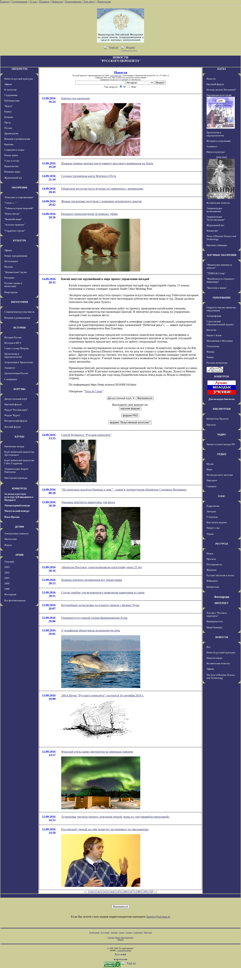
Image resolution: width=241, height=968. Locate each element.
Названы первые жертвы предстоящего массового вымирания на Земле (107, 163)
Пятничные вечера (14, 446)
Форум (8, 545)
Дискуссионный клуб (15, 398)
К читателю (10, 89)
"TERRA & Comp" (216, 273)
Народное (212, 480)
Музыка (8, 266)
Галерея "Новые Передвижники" (120, 938)
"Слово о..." (10, 202)
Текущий (9, 561)
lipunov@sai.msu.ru (158, 916)
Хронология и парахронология (13, 355)
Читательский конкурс (17, 510)
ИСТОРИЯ (19, 327)
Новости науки (214, 658)
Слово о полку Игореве (16, 348)
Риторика (9, 277)
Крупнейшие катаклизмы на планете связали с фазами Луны (100, 605)
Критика (8, 144)
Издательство (11, 166)
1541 (91, 891)
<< (85, 891)
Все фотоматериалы (15, 600)
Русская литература (217, 362)
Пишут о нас (213, 527)
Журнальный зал (13, 177)
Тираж (210, 533)
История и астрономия (219, 141)
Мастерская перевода (15, 477)
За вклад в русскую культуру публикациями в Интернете (18, 496)
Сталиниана (10, 379)
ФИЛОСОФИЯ (19, 302)
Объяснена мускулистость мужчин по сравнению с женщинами (102, 188)
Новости (57, 1)
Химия (210, 357)
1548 (137, 891)
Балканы (8, 117)
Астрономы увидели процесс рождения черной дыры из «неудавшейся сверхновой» (115, 816)
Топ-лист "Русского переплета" (217, 614)
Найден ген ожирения (75, 98)
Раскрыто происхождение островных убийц (89, 214)
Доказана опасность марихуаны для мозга (88, 502)
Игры (209, 469)
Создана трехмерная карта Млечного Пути (88, 176)
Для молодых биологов (222, 399)
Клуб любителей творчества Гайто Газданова (19, 462)
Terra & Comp (93, 391)
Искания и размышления (17, 138)
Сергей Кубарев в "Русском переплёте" (86, 434)
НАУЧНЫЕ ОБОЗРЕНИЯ (221, 255)
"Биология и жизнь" (217, 287)
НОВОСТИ (221, 637)
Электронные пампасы (16, 533)
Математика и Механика (220, 340)
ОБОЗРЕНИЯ (19, 187)
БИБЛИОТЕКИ (222, 408)
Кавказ (7, 111)
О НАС (221, 496)
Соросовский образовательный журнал (220, 323)
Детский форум (12, 426)
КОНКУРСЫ (19, 488)
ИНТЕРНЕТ (222, 603)
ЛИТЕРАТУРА (19, 68)
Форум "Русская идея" (16, 409)
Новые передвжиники (15, 255)
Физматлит (212, 230)
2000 (7, 583)
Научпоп (211, 424)
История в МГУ (12, 342)
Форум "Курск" (12, 415)
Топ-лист (89, 1)
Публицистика (12, 100)
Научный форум (12, 404)
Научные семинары (217, 245)
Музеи (210, 464)
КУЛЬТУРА (19, 240)
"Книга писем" (12, 213)
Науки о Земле (214, 335)
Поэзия (8, 128)
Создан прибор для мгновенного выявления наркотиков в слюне (103, 592)
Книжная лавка (12, 171)
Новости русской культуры (18, 78)
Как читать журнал (217, 522)
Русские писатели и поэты (220, 575)
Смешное (212, 486)
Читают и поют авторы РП (221, 444)
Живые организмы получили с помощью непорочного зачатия (101, 201)
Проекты (211, 559)
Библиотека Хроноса (218, 418)
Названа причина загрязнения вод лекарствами (91, 579)
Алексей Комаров (124, 950)
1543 (104, 891)
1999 (7, 589)
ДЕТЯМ (19, 526)
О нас (33, 1)
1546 (124, 891)
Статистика (137, 932)
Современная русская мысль (19, 311)
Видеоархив (10, 292)
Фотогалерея (11, 261)
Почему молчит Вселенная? (221, 89)
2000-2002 (221, 157)
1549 (144, 891)
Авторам (211, 511)
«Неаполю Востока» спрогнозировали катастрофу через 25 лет (101, 567)
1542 (98, 891)
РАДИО (221, 434)
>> (155, 891)
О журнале (212, 516)
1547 (130, 891)
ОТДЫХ (221, 454)
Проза (7, 122)
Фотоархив (10, 594)
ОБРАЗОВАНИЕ (222, 297)
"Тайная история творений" (19, 208)
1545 (117, 891)
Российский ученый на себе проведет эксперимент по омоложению (105, 829)
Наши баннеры (214, 627)
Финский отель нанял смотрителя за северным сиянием (97, 751)
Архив (121, 932)
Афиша (8, 84)
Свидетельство (116, 75)
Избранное (212, 580)
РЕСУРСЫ (221, 543)
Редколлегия (213, 506)
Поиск (210, 553)
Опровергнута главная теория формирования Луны (94, 617)
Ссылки (129, 932)
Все (208, 647)
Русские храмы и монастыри (13, 285)
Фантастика (10, 539)
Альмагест (9, 367)
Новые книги (11, 155)
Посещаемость (214, 564)
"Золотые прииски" (14, 224)
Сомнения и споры (14, 149)
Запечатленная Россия (16, 373)
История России (12, 337)
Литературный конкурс (17, 505)
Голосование (73, 1)
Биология (211, 329)
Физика (210, 351)
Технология (213, 346)
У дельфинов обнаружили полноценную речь (90, 630)
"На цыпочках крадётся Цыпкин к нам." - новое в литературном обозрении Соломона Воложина (123, 489)
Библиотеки (213, 586)
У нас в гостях (11, 160)
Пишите (44, 1)
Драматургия (11, 133)
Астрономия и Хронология (18, 362)
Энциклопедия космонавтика (214, 210)
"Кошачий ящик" (13, 219)
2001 (7, 578)
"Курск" (8, 106)
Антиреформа (214, 315)
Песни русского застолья (220, 474)
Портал (4, 1)
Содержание (19, 1)
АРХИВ (19, 554)
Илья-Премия (12, 516)
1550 (150, 891)
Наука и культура (216, 151)
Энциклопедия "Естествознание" (216, 218)
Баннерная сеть (215, 621)
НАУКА (221, 68)
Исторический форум (15, 420)
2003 (7, 567)
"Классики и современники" (19, 197)
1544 (111, 891)
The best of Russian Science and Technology (221, 676)
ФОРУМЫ (19, 389)
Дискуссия (104, 1)
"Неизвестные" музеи (15, 272)
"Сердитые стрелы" (14, 230)
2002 (7, 572)
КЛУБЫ (19, 436)
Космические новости (218, 202)
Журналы (212, 569)
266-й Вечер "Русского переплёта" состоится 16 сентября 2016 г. (102, 695)
